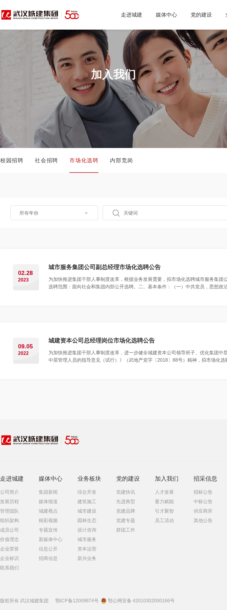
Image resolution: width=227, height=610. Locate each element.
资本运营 (86, 548)
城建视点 (48, 511)
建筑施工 (86, 501)
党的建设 (201, 15)
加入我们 (167, 478)
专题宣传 (48, 529)
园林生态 (86, 520)
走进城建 (131, 15)
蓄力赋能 (164, 501)
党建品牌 (125, 511)
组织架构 (9, 520)
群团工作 (125, 529)
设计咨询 (86, 529)
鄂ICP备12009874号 (77, 600)
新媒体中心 (50, 539)
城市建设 (86, 511)
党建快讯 (125, 492)
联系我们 (9, 567)
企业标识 (9, 558)
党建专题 (125, 520)
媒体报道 (48, 501)
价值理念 (9, 539)
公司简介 (9, 492)
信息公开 (48, 548)
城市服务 (86, 539)
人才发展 (164, 492)
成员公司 (9, 529)
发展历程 (9, 501)
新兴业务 (86, 558)
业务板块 (89, 478)
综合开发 (86, 492)
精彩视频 (48, 520)
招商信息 (48, 558)
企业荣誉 (9, 548)
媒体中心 (166, 15)
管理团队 (9, 511)
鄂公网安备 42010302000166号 (141, 600)
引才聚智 (164, 511)
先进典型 (125, 501)
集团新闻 (48, 492)
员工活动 (164, 520)
